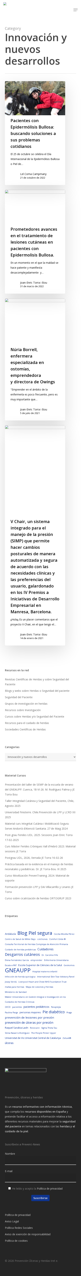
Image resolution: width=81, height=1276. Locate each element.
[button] (75, 10)
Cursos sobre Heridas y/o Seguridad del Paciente (34, 716)
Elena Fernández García (17, 960)
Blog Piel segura (35, 932)
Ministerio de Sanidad (16, 992)
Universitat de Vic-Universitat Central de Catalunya (33, 1038)
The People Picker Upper (43, 1033)
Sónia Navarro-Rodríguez (17, 1033)
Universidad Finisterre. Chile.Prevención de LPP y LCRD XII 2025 (40, 814)
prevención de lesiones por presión (29, 1017)
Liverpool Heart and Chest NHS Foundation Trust (42, 981)
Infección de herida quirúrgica (20, 976)
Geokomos (69, 965)
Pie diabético (54, 1011)
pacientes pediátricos (36, 1007)
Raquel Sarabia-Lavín (16, 1027)
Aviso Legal (12, 1221)
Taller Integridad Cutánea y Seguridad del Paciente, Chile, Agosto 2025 (39, 803)
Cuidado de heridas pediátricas (20, 949)
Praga (69, 1012)
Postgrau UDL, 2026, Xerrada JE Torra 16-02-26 (34, 858)
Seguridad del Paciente (19, 697)
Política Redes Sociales (19, 1228)
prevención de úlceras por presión (29, 1022)
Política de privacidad (50, 1188)
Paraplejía (56, 1007)
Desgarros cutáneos (22, 954)
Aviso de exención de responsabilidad (27, 1234)
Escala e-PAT (11, 965)
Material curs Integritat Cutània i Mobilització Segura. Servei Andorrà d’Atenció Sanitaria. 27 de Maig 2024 (37, 826)
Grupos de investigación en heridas (26, 703)
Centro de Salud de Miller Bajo (20, 939)
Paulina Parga (11, 1012)
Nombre (10, 1153)
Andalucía (10, 934)
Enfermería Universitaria (56, 960)
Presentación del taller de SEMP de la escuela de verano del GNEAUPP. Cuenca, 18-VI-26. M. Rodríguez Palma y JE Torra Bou (40, 789)
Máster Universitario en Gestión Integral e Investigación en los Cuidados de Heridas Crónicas (35, 999)
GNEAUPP (18, 970)
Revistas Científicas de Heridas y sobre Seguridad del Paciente (37, 682)
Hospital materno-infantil (44, 971)
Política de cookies (16, 1240)
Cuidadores (45, 949)
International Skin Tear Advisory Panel (55, 976)
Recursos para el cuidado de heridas (27, 723)
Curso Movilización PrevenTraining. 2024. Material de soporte (37, 878)
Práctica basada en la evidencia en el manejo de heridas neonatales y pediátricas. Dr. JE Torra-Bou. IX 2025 (39, 866)
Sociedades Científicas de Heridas (25, 729)
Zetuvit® (67, 1038)
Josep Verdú (11, 981)
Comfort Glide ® (57, 939)
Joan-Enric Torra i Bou (33, 282)
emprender (36, 960)
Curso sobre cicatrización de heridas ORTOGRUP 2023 (38, 898)
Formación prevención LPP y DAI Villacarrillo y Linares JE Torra (39, 889)
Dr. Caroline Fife (50, 955)
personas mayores (30, 1012)
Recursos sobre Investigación (23, 710)
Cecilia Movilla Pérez (64, 934)
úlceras (9, 1043)
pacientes (17, 1007)
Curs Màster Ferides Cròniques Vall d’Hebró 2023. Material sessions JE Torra (40, 849)
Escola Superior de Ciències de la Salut (40, 965)
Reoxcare (35, 1028)
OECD (8, 1007)
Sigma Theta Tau (49, 1028)
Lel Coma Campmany (33, 174)
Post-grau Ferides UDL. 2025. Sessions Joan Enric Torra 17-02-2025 (39, 837)
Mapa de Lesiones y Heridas (39, 987)
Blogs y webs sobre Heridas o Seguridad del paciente (37, 691)
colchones (42, 939)
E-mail (8, 1171)
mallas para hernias (14, 987)
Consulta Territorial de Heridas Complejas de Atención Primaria (36, 944)
